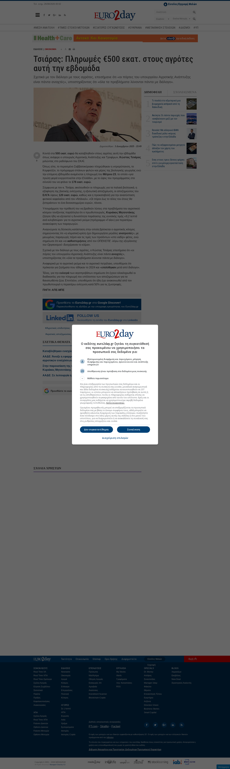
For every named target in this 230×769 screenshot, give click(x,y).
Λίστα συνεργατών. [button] (115, 402)
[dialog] (115, 385)
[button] (115, 378)
